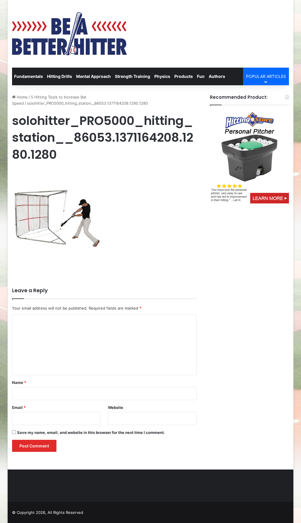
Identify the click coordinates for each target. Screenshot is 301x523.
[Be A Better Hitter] (69, 34)
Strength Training (132, 76)
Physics (162, 76)
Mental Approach (93, 76)
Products (183, 76)
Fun (201, 76)
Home (22, 97)
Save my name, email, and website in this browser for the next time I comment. (91, 432)
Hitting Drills (59, 76)
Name (19, 382)
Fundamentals (28, 76)
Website (115, 407)
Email (19, 407)
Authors (217, 76)
